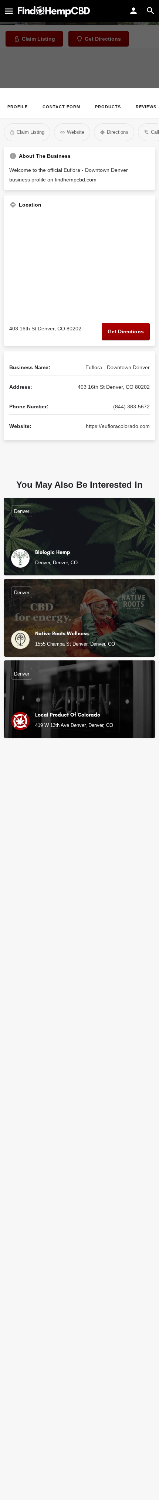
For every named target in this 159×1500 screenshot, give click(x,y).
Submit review (79, 1026)
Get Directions (126, 331)
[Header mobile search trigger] (150, 11)
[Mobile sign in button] (133, 11)
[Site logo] (55, 11)
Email (16, 896)
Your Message (27, 929)
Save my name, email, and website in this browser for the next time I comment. (82, 1003)
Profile (17, 107)
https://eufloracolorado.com (118, 426)
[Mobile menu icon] (9, 11)
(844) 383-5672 (131, 406)
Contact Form (61, 107)
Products (108, 107)
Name (16, 864)
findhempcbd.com (76, 180)
